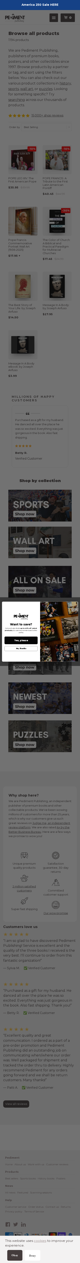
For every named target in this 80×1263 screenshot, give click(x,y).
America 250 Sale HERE (40, 4)
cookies (40, 1241)
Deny (32, 1255)
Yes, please (21, 640)
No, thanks (21, 648)
